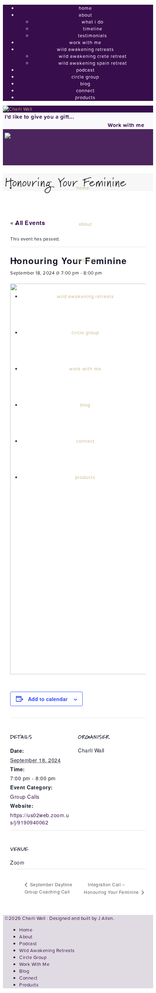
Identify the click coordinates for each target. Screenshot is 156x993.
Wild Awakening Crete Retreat (93, 56)
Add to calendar (47, 699)
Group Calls (25, 796)
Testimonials (92, 35)
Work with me (126, 125)
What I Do (92, 21)
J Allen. (106, 918)
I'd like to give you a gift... (39, 117)
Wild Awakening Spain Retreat (92, 63)
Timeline (92, 28)
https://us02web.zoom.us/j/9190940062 (39, 818)
